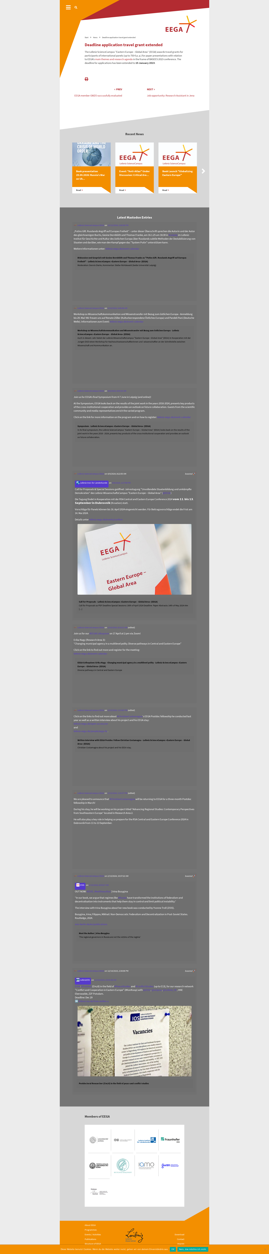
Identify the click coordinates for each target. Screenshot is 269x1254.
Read (78, 190)
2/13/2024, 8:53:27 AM (99, 885)
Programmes (91, 1229)
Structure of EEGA (93, 1243)
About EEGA (90, 1225)
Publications (90, 1239)
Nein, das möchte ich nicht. (193, 1249)
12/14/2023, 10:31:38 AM (105, 980)
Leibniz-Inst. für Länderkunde (93, 483)
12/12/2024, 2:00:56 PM (118, 225)
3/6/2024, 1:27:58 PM (121, 483)
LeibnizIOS (85, 980)
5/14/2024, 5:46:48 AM (117, 308)
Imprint (180, 1243)
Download (179, 1234)
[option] (91, 171)
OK (172, 1249)
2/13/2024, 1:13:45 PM (117, 710)
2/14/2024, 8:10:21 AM (117, 627)
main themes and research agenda (114, 59)
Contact (180, 1239)
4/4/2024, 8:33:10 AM (117, 391)
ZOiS (82, 885)
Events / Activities (93, 1234)
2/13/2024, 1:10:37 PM (117, 793)
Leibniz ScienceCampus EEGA (90, 225)
